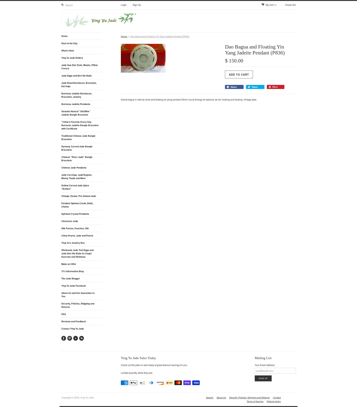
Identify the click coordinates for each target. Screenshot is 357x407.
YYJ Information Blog (72, 271)
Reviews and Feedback (73, 321)
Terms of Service (255, 401)
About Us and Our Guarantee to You (77, 294)
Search (209, 397)
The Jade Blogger (70, 278)
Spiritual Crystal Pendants (75, 213)
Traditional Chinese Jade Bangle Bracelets (78, 137)
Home (64, 36)
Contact (277, 397)
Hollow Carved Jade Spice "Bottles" (75, 187)
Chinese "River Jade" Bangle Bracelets (76, 158)
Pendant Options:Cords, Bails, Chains (77, 205)
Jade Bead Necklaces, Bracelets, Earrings (79, 84)
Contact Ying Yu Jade (72, 328)
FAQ (63, 314)
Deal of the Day (69, 43)
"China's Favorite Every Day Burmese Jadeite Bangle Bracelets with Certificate (80, 125)
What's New (67, 50)
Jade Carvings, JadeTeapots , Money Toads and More (77, 176)
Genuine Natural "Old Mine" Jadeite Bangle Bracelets (75, 113)
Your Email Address (265, 365)
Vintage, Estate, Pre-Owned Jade (78, 196)
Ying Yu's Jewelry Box (73, 242)
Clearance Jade (69, 221)
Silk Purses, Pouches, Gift (75, 228)
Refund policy (274, 401)
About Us (221, 397)
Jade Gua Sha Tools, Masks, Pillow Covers (79, 66)
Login (124, 4)
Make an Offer (68, 264)
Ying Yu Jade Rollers (72, 57)
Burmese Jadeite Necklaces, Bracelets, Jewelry (76, 95)
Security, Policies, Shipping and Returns (77, 305)
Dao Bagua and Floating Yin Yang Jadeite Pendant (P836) (159, 36)
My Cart (271, 4)
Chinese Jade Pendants (73, 167)
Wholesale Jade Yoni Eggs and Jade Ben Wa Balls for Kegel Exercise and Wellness (77, 253)
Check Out (290, 4)
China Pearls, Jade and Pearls (77, 235)
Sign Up (137, 4)
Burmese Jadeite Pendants (75, 104)
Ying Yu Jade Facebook (73, 285)
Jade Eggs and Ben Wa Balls (76, 75)
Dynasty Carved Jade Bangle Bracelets (76, 148)
